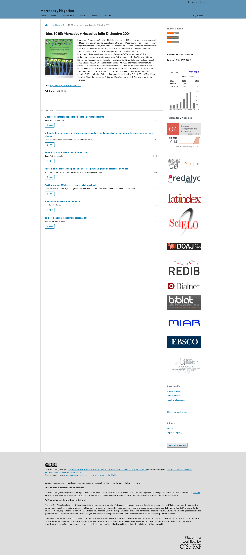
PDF (51, 125)
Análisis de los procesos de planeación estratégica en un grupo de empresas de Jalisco (86, 168)
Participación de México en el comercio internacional (70, 185)
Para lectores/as (174, 391)
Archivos (55, 15)
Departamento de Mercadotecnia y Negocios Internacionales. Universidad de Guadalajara (107, 469)
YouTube (82, 15)
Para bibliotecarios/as (176, 400)
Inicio (47, 25)
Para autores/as (173, 395)
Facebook (95, 15)
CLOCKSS (79, 495)
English (170, 428)
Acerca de (67, 15)
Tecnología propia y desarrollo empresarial (66, 218)
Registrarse (192, 2)
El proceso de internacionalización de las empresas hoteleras (74, 117)
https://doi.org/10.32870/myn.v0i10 (65, 85)
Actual (43, 15)
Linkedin (107, 15)
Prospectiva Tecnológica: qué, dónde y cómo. (67, 152)
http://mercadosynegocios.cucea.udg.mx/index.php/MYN (90, 475)
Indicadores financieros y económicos (63, 201)
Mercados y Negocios (57, 11)
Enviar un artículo (177, 445)
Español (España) (174, 432)
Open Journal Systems (177, 412)
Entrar (203, 2)
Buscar (199, 15)
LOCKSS (196, 492)
